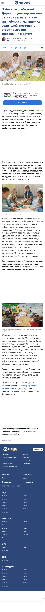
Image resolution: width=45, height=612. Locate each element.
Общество (6, 482)
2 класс (24, 496)
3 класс (4, 499)
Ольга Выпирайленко (14, 38)
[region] (22, 145)
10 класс (25, 509)
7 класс (4, 505)
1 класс (4, 496)
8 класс (24, 505)
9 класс (4, 509)
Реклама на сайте (7, 463)
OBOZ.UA (6, 474)
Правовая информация (9, 457)
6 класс (24, 502)
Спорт (25, 478)
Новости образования (11, 486)
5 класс (4, 502)
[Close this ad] (43, 600)
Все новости (27, 482)
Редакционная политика (9, 466)
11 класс (5, 512)
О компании (6, 454)
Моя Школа (28, 38)
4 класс (24, 499)
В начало (37, 449)
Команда (25, 454)
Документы (26, 463)
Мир (3, 478)
